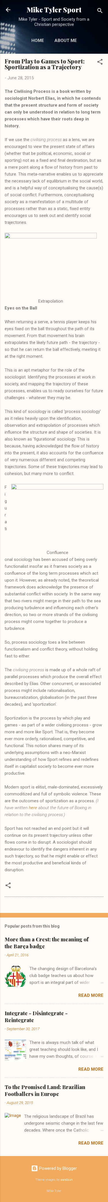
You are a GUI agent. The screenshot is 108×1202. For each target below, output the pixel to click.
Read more (90, 995)
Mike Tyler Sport (54, 9)
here (33, 807)
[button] (99, 62)
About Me (65, 40)
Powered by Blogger (57, 1168)
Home (37, 40)
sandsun (66, 1180)
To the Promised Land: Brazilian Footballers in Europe (45, 1090)
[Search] (99, 11)
